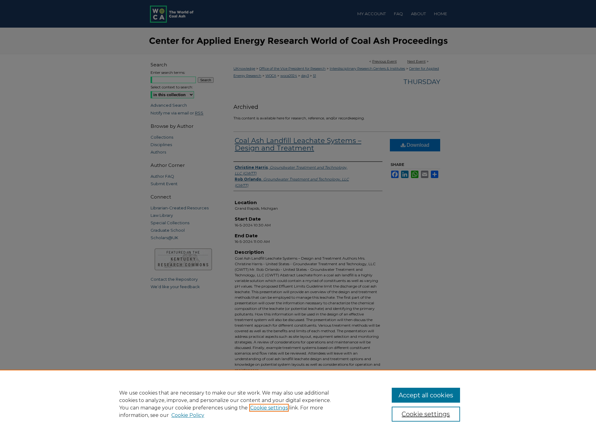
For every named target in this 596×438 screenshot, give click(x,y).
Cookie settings (269, 408)
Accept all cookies (426, 395)
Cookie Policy (187, 415)
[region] (298, 404)
